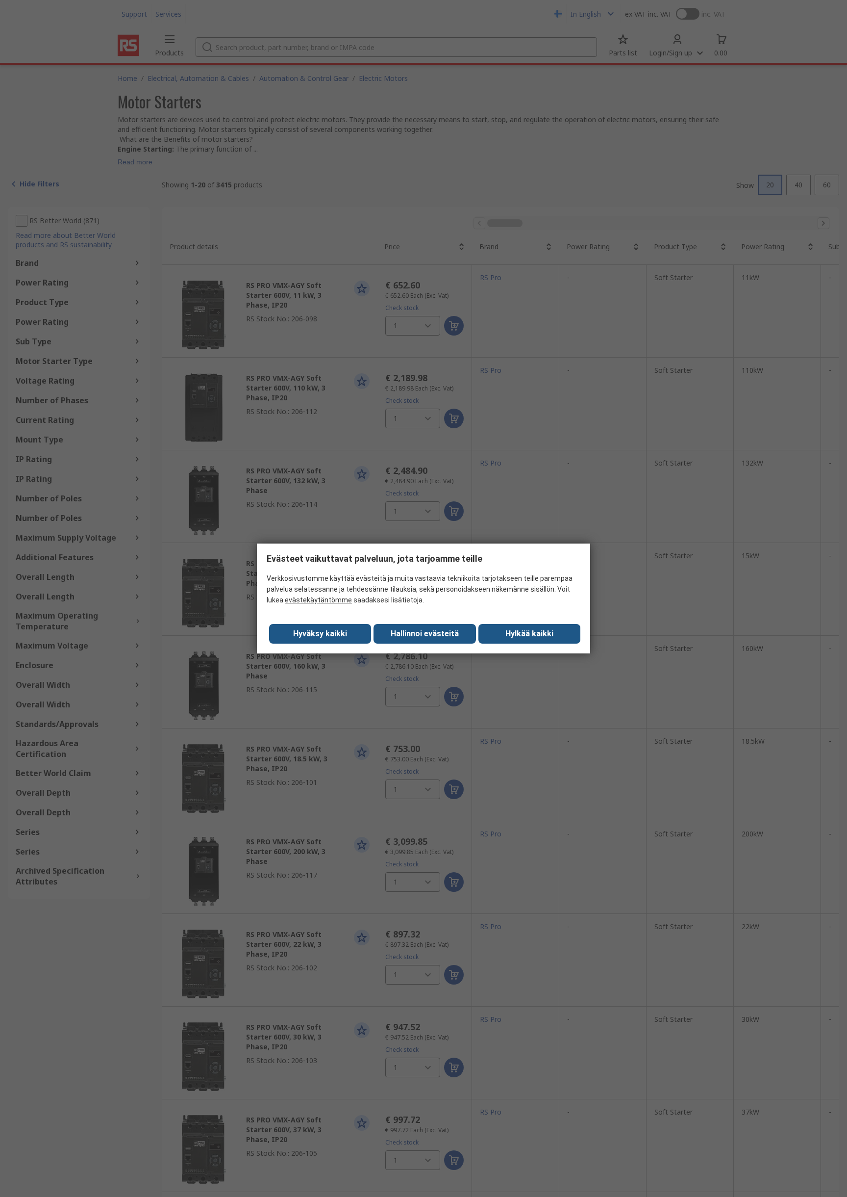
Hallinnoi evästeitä (425, 633)
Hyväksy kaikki (320, 633)
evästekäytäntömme (318, 600)
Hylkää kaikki (529, 633)
